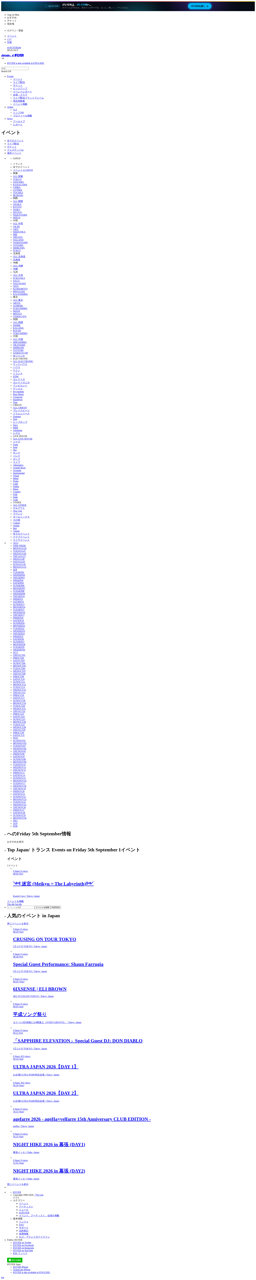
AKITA (16, 303)
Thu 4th (11, 904)
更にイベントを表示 (17, 923)
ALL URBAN (20, 407)
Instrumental (19, 473)
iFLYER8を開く (199, 6)
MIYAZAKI (19, 291)
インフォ (23, 1222)
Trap (15, 402)
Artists (10, 107)
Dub (15, 419)
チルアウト (19, 508)
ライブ (16, 462)
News (10, 118)
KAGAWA (18, 328)
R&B (15, 427)
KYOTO (17, 207)
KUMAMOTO (20, 289)
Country (17, 492)
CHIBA (17, 187)
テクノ (16, 370)
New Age (17, 511)
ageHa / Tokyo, (23, 1126)
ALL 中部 (18, 223)
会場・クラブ (20, 94)
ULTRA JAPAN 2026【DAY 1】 (46, 1066)
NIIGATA (18, 237)
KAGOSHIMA (20, 294)
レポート (18, 124)
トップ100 (18, 112)
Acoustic (17, 470)
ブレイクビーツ (21, 410)
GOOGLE (56, 907)
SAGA (16, 281)
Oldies (16, 486)
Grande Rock (19, 467)
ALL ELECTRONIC (23, 361)
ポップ (16, 459)
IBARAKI (18, 195)
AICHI (16, 226)
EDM (15, 376)
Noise (16, 481)
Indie (15, 497)
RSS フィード (20, 1253)
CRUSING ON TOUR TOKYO (44, 939)
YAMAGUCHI (20, 353)
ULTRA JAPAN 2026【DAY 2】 (46, 1093)
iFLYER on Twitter (22, 1242)
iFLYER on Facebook (23, 1245)
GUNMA (17, 190)
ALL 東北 (18, 300)
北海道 (16, 259)
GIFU (16, 229)
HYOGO (17, 212)
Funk (15, 444)
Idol (15, 528)
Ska (15, 450)
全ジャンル (19, 355)
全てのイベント (15, 140)
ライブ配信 (19, 82)
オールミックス (21, 517)
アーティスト (26, 1206)
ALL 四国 (18, 322)
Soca (15, 425)
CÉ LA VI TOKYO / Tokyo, (30, 946)
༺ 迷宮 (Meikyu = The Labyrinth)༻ (53, 883)
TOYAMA (18, 245)
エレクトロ (19, 379)
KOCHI (17, 330)
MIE (15, 234)
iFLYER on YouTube (23, 1250)
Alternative (18, 465)
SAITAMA (18, 182)
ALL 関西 (18, 201)
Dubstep (17, 416)
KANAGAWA (20, 184)
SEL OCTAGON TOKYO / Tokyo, (33, 996)
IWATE (16, 311)
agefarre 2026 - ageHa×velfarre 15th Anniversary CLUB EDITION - (82, 1119)
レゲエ (16, 433)
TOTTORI (18, 350)
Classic (16, 531)
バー (9, 39)
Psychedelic (18, 391)
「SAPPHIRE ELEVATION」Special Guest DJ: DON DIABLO (78, 1040)
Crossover (18, 397)
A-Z (15, 109)
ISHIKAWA (19, 248)
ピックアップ (20, 88)
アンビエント (20, 385)
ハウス (16, 367)
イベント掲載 (20, 104)
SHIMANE (18, 347)
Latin (15, 484)
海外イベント (14, 153)
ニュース (23, 1209)
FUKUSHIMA (20, 308)
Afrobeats (17, 430)
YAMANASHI (20, 242)
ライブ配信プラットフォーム (28, 98)
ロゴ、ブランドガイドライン (34, 1237)
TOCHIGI (18, 192)
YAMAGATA (20, 316)
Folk (15, 494)
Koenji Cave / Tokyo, (26, 896)
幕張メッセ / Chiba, (26, 1152)
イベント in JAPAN (23, 170)
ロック (16, 452)
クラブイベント (21, 537)
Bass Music (18, 394)
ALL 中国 (18, 339)
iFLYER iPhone (20, 1267)
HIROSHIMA (20, 342)
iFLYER (17, 1192)
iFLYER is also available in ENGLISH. (25, 63)
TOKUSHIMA (20, 333)
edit (19, 47)
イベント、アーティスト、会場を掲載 (39, 1215)
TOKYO (17, 179)
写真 (9, 42)
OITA (16, 286)
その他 (16, 520)
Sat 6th (18, 904)
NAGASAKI (19, 283)
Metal (15, 478)
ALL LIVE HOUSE (22, 439)
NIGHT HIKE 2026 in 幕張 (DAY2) (49, 1170)
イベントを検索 (42, 907)
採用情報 (23, 1234)
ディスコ (18, 388)
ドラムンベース (21, 413)
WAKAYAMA (20, 215)
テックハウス (20, 364)
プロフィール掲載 (22, 115)
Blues (15, 489)
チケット (18, 85)
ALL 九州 (18, 275)
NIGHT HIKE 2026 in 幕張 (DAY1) (49, 1144)
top (2, 1277)
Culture (16, 523)
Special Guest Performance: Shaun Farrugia (58, 964)
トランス (18, 373)
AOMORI (18, 305)
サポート (23, 1227)
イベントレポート (22, 91)
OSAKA (17, 204)
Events (10, 76)
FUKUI (16, 250)
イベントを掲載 (15, 901)
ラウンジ (18, 513)
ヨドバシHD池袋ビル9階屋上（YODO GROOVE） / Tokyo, (47, 1022)
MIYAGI (17, 313)
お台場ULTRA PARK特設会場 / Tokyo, (36, 1074)
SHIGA (16, 217)
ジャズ (16, 441)
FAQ (21, 1224)
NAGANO (18, 240)
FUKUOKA (19, 278)
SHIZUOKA (19, 232)
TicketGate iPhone (21, 1269)
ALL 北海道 (19, 256)
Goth (15, 500)
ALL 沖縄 (18, 266)
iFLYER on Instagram (23, 1248)
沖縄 (15, 269)
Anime (16, 525)
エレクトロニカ (21, 382)
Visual (16, 475)
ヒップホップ (20, 422)
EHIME (17, 325)
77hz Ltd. (39, 1195)
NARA (16, 209)
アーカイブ (19, 121)
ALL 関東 (18, 176)
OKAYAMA (19, 345)
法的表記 (23, 1230)
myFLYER (12, 47)
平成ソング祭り (30, 1014)
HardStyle (18, 399)
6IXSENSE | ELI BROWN (40, 989)
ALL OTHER (19, 505)
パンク (16, 456)
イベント (12, 36)
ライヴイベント (21, 540)
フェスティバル (15, 150)
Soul (15, 447)
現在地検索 (19, 101)
